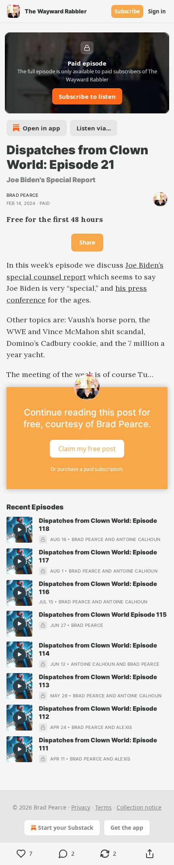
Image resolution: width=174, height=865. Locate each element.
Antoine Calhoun (138, 539)
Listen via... (93, 128)
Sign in (157, 11)
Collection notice (139, 807)
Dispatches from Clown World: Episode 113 (98, 681)
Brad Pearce (22, 195)
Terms (103, 807)
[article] (87, 530)
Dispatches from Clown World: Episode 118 (98, 525)
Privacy (80, 807)
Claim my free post (87, 448)
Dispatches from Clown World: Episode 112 (98, 712)
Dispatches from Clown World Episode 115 (103, 614)
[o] (19, 529)
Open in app (41, 128)
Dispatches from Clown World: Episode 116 (98, 588)
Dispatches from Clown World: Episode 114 (98, 649)
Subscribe (127, 11)
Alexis (124, 727)
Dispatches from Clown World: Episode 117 (98, 556)
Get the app (126, 827)
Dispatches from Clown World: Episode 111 (98, 744)
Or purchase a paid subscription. (87, 469)
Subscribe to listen (87, 96)
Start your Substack (65, 827)
